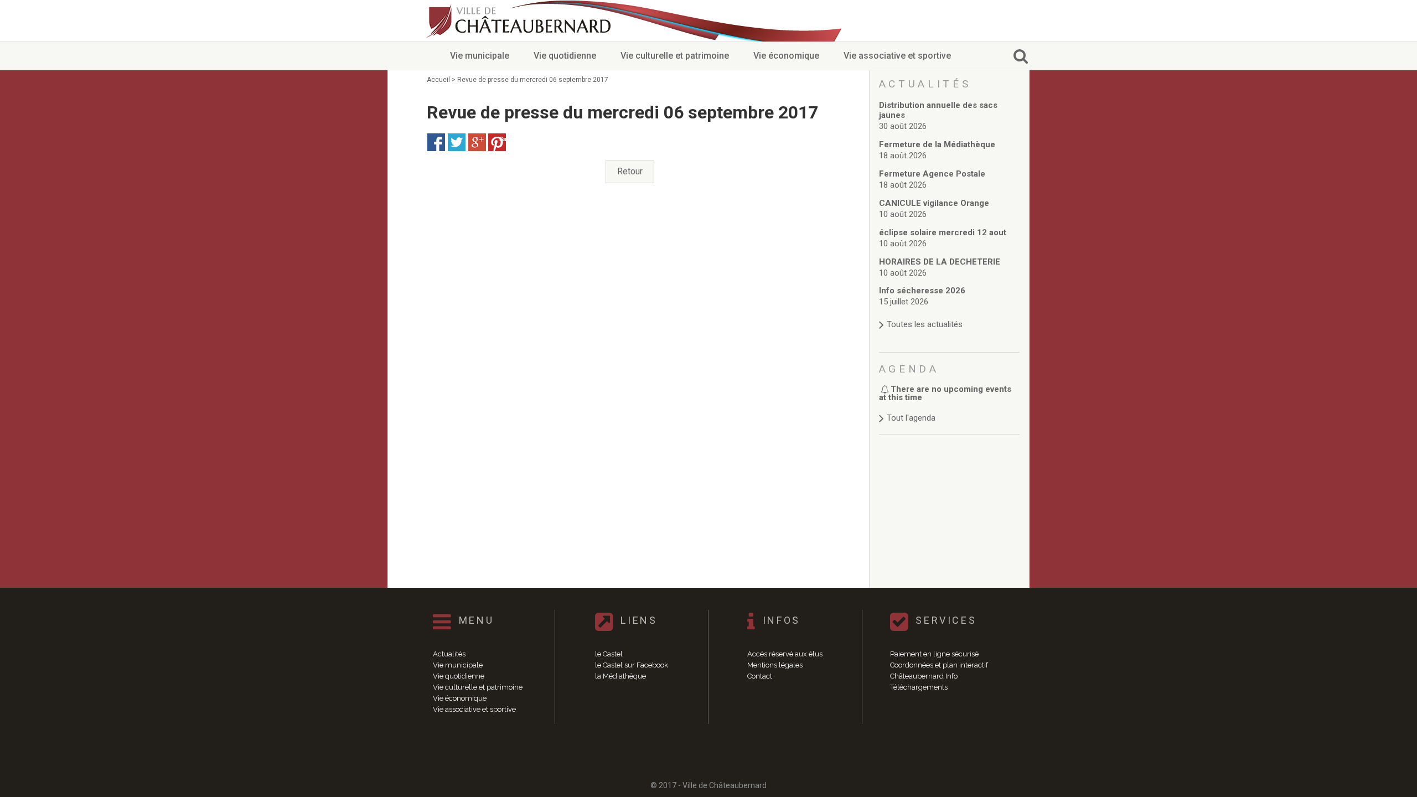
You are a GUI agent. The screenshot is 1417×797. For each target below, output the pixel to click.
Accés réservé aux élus (785, 654)
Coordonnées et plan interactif (939, 665)
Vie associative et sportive (897, 55)
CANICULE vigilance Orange (934, 203)
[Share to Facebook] (436, 142)
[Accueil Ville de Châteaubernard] (520, 21)
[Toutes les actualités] (949, 313)
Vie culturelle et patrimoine (674, 55)
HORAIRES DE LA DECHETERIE (939, 262)
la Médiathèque (620, 676)
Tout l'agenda (911, 418)
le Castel (609, 654)
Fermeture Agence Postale (932, 174)
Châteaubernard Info (924, 676)
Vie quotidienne (565, 55)
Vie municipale (479, 55)
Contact (759, 676)
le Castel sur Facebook (631, 665)
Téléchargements (919, 687)
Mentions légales (775, 665)
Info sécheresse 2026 (922, 291)
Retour (630, 171)
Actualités (449, 654)
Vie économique (786, 55)
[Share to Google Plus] (477, 142)
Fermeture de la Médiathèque (937, 144)
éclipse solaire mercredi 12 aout (942, 232)
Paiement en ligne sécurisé (934, 654)
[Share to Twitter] (457, 142)
